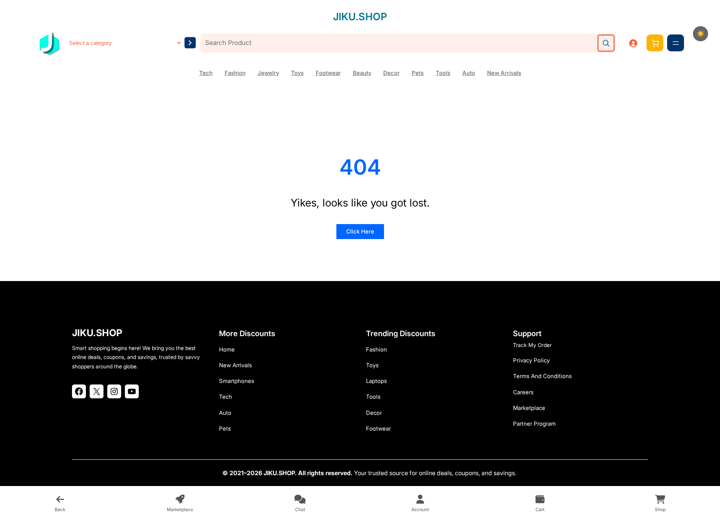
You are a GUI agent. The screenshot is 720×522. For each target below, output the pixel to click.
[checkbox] (700, 33)
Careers (523, 392)
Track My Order (532, 345)
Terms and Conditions (542, 376)
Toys (297, 72)
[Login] (633, 43)
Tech (206, 72)
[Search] (606, 43)
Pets (418, 72)
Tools (443, 72)
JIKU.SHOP (360, 16)
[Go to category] (190, 42)
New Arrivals (504, 72)
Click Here (360, 231)
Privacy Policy (531, 360)
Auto (468, 72)
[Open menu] (675, 43)
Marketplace (529, 407)
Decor (391, 72)
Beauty (362, 72)
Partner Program (534, 423)
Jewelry (268, 72)
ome (229, 349)
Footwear (328, 72)
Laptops (376, 380)
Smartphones (236, 380)
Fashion (235, 72)
